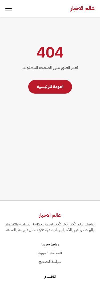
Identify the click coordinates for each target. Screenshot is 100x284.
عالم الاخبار (83, 8)
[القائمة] (8, 8)
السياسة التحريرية (50, 253)
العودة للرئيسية (50, 86)
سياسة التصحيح (50, 261)
